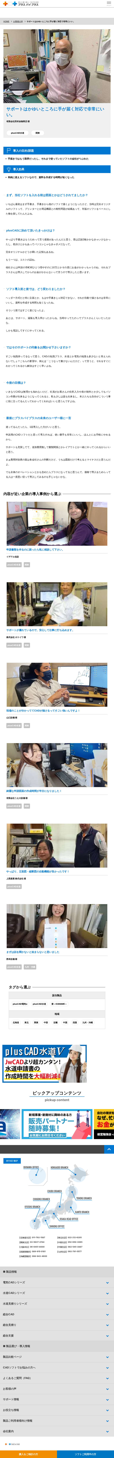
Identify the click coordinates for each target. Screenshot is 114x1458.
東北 (26, 1022)
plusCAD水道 (17, 133)
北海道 (16, 1022)
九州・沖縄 (30, 967)
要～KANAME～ (59, 1004)
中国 (65, 1022)
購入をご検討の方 (28, 1454)
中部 (46, 1022)
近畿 (55, 1022)
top (109, 1149)
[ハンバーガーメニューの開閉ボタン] (109, 4)
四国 (75, 1022)
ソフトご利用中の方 (85, 1454)
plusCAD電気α (20, 1004)
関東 (38, 133)
